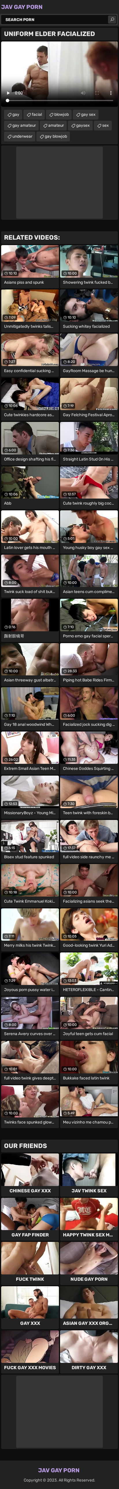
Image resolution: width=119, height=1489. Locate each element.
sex (105, 125)
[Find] (112, 20)
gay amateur (24, 125)
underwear (22, 136)
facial (37, 114)
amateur (56, 125)
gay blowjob (56, 136)
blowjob (61, 114)
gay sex (88, 114)
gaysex (83, 125)
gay (15, 114)
